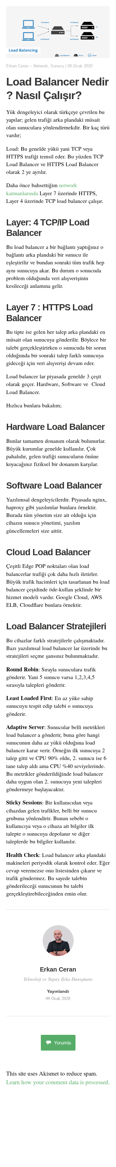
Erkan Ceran (17, 66)
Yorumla (62, 1042)
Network (40, 66)
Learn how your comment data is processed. (58, 1082)
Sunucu (57, 66)
